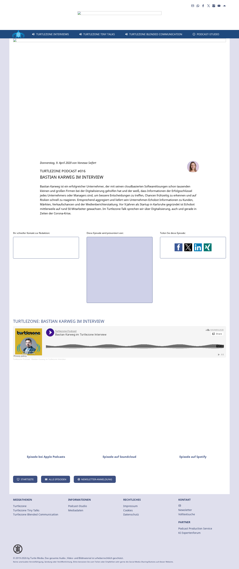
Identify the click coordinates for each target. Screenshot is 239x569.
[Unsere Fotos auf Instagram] (213, 5)
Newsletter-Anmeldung (96, 479)
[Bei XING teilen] (208, 247)
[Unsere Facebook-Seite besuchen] (203, 5)
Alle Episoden (57, 479)
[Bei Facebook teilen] (178, 247)
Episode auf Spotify (193, 457)
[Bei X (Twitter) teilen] (188, 247)
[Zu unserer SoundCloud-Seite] (224, 5)
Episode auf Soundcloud (119, 457)
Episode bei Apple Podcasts (46, 457)
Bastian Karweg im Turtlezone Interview (49, 359)
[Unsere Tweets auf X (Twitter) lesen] (208, 5)
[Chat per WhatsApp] (198, 5)
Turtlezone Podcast (21, 359)
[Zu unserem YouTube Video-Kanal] (219, 5)
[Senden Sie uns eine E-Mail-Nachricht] (192, 5)
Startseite (27, 479)
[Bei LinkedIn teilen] (198, 247)
